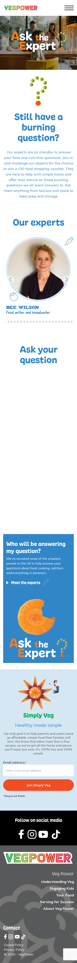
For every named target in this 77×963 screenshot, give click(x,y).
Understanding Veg (57, 881)
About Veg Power (58, 908)
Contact (11, 928)
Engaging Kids (62, 888)
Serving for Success (57, 902)
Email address (14, 762)
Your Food (65, 895)
